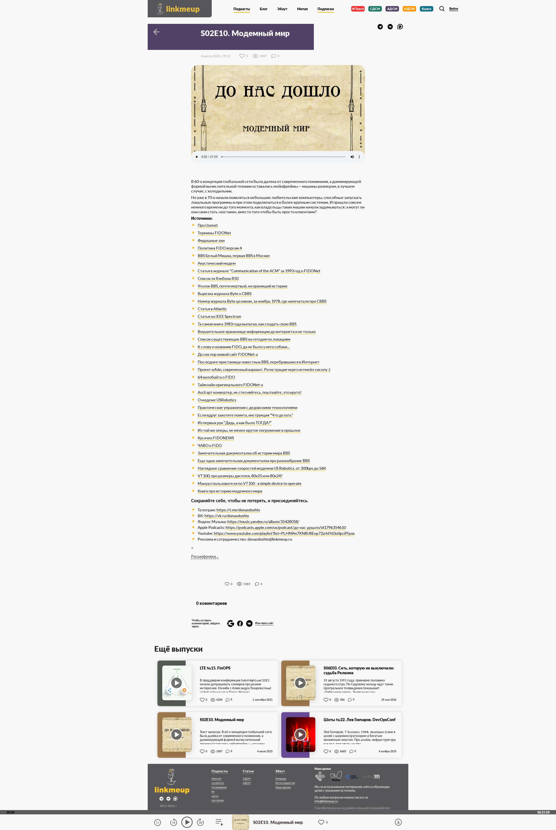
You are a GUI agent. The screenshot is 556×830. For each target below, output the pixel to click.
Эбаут (282, 9)
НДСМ (409, 9)
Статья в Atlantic (212, 308)
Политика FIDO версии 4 (220, 248)
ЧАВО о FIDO (210, 445)
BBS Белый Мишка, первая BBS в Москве (234, 255)
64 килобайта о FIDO (216, 377)
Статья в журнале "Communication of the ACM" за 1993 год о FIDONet (259, 270)
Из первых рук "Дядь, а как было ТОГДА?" (235, 422)
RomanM (363, 808)
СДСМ (375, 9)
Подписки (326, 9)
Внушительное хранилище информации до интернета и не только (257, 331)
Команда (280, 778)
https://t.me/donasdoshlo (238, 509)
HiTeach (358, 9)
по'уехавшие (219, 787)
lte (213, 791)
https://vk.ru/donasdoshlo (227, 515)
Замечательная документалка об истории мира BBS (244, 453)
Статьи (248, 771)
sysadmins (218, 782)
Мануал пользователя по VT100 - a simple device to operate (249, 483)
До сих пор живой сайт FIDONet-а (228, 354)
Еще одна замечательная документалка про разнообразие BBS (254, 460)
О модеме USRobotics (217, 399)
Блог (264, 9)
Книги (426, 9)
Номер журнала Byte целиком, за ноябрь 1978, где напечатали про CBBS (262, 301)
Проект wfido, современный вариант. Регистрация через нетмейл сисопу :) (264, 369)
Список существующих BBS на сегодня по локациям (244, 339)
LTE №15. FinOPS (215, 668)
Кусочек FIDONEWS (216, 437)
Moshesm (333, 808)
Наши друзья (283, 787)
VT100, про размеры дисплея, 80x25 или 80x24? (240, 475)
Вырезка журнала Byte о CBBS (225, 293)
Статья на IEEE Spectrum (219, 316)
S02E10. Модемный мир (222, 719)
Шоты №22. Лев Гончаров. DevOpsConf (359, 719)
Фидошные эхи (211, 240)
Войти (453, 8)
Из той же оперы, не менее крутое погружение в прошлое (249, 430)
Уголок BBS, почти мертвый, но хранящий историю (242, 286)
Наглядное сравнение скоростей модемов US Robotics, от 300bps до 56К (262, 468)
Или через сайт (264, 623)
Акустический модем (217, 263)
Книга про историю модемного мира (230, 491)
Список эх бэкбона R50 (218, 278)
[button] (230, 623)
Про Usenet (208, 225)
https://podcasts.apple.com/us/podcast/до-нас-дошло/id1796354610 (286, 527)
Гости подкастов (285, 782)
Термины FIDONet (214, 232)
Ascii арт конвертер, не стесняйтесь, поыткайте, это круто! (249, 392)
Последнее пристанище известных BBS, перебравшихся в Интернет (258, 361)
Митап (302, 9)
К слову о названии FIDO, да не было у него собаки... (244, 346)
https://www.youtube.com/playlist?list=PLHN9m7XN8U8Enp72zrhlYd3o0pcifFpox (284, 533)
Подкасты (241, 9)
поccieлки (218, 800)
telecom (216, 778)
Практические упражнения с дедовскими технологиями (247, 407)
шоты (215, 795)
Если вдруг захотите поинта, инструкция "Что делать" (245, 415)
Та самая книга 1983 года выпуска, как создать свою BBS (247, 324)
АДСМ (392, 9)
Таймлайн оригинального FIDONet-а (230, 384)
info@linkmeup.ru (326, 801)
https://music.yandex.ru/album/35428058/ (263, 521)
